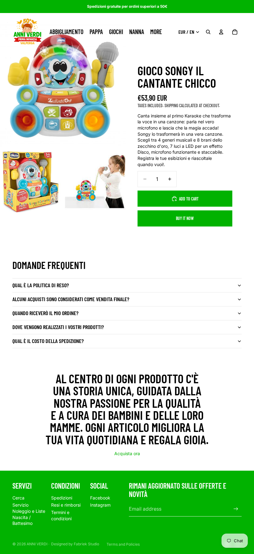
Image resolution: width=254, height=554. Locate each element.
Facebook (100, 497)
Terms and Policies (123, 544)
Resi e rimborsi (66, 505)
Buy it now (185, 218)
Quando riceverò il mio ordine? (45, 313)
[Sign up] (236, 509)
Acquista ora (127, 453)
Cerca (18, 497)
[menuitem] (156, 32)
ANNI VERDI (37, 544)
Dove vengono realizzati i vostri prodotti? (58, 326)
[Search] (208, 32)
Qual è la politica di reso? (40, 285)
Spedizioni (61, 497)
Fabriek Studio (86, 544)
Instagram (100, 505)
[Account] (221, 32)
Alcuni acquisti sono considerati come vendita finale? (70, 299)
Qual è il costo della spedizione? (48, 340)
